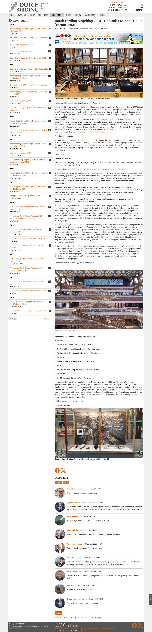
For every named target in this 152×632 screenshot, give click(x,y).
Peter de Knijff (73, 516)
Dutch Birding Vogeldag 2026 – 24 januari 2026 (28, 58)
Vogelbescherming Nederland (93, 132)
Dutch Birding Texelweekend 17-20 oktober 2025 (29, 69)
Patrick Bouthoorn (74, 571)
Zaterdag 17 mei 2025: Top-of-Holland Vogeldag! (28, 85)
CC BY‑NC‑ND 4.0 (15, 628)
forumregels (97, 617)
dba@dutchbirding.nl (61, 628)
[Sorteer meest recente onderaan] (64, 482)
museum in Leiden (64, 109)
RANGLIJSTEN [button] (90, 15)
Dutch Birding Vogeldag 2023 (21, 153)
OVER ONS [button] (22, 15)
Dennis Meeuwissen (75, 544)
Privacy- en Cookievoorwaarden (89, 628)
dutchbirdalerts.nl (117, 7)
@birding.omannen (98, 353)
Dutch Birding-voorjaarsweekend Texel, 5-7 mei (28, 291)
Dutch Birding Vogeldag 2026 (21, 51)
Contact (73, 628)
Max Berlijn (71, 585)
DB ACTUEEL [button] (56, 15)
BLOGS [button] (102, 15)
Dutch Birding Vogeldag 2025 (21, 101)
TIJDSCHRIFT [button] (43, 15)
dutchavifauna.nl (118, 5)
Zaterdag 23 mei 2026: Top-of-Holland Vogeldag (28, 38)
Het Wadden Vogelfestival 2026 (22, 44)
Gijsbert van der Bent (75, 502)
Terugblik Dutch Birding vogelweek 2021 (25, 196)
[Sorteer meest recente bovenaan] (67, 482)
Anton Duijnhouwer (75, 489)
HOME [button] (11, 15)
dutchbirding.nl (119, 2)
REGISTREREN (137, 10)
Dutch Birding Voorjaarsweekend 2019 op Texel (28, 238)
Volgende (46, 319)
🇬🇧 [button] (142, 5)
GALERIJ (69, 15)
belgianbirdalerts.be (117, 10)
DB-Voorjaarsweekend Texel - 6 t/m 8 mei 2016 (28, 311)
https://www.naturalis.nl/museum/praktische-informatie (103, 169)
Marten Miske (72, 530)
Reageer (58, 483)
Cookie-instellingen (109, 628)
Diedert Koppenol (74, 558)
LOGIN (140, 7)
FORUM (78, 15)
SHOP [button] (32, 15)
